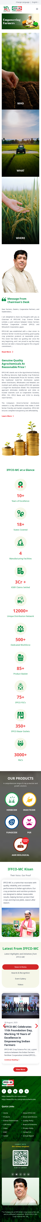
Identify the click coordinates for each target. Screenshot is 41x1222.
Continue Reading (11, 1060)
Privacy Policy (28, 1128)
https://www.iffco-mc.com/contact (14, 1096)
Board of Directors (30, 1124)
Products (6, 1117)
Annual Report (28, 1136)
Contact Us (27, 1132)
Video (5, 1128)
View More (20, 1069)
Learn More (7, 416)
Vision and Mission (30, 1117)
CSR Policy (7, 1124)
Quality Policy (28, 1120)
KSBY (5, 1132)
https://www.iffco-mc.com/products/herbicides (19, 1099)
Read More (6, 352)
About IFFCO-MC (29, 1113)
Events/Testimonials (10, 1120)
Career (5, 1136)
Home (5, 1113)
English (35, 2)
